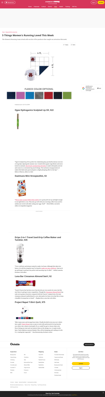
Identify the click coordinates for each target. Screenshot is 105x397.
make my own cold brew (49, 268)
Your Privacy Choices (42, 384)
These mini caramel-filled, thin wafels (27, 200)
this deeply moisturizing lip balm (36, 166)
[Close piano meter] (103, 392)
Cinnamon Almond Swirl (53, 292)
